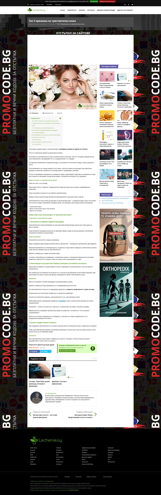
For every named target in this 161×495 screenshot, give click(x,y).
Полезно (82, 10)
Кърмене (110, 452)
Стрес (31, 462)
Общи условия (91, 477)
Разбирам (94, 1)
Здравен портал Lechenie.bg (37, 24)
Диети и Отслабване (113, 450)
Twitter (45, 351)
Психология (59, 462)
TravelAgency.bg (48, 481)
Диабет (110, 457)
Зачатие (32, 452)
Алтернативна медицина (89, 455)
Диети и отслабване (125, 10)
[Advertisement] (80, 51)
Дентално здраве (87, 457)
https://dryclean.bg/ (107, 200)
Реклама (49, 4)
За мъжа (32, 450)
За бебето (85, 450)
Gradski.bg (33, 481)
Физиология (111, 462)
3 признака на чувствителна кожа (44, 128)
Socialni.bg (40, 481)
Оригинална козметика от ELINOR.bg (112, 203)
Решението (37, 139)
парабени (62, 301)
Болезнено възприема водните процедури (45, 130)
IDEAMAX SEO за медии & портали (40, 490)
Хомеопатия (59, 457)
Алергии (32, 459)
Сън (109, 459)
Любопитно (71, 10)
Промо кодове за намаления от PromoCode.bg (115, 198)
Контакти (58, 4)
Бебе (31, 455)
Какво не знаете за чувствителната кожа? (46, 121)
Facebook (34, 351)
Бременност (59, 452)
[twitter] (132, 4)
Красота (110, 455)
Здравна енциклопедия (106, 10)
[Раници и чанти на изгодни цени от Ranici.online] (116, 235)
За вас (62, 10)
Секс (57, 455)
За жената (111, 448)
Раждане (84, 452)
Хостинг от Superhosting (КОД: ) (64, 490)
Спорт (58, 459)
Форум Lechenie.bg (87, 464)
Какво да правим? (39, 132)
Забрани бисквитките (107, 1)
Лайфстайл (33, 457)
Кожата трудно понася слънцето (42, 142)
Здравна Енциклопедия (88, 448)
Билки (83, 459)
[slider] (34, 347)
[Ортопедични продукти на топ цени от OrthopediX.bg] (116, 289)
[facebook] (128, 4)
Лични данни (107, 477)
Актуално (91, 10)
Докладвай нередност (68, 350)
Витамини (33, 464)
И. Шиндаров (34, 113)
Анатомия (85, 462)
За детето (59, 450)
